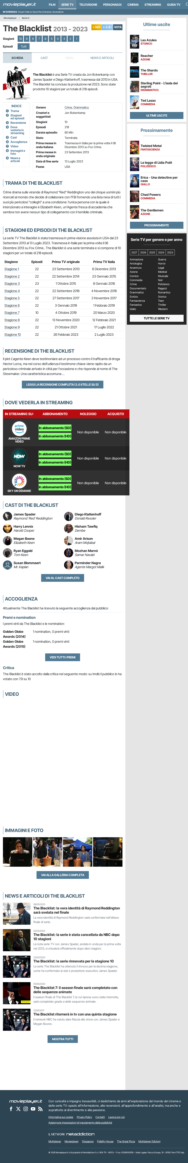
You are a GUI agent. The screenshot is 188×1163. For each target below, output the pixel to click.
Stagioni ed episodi (17, 116)
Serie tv (26, 18)
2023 (170, 252)
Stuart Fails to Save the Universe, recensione (41, 11)
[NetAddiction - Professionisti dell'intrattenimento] (80, 1134)
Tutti (23, 46)
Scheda (17, 58)
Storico (162, 296)
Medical (162, 272)
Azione (134, 272)
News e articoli (15, 159)
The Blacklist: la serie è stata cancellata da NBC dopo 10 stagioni (76, 936)
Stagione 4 (12, 291)
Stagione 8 (12, 320)
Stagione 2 (12, 276)
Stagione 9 (12, 327)
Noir (160, 280)
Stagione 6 (12, 305)
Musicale (163, 276)
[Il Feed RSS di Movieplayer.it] (40, 1108)
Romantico (164, 292)
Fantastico (136, 305)
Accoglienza (18, 142)
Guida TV (173, 4)
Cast (44, 58)
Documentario (138, 288)
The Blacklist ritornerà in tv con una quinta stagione (75, 1014)
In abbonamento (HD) (55, 436)
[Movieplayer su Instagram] (25, 1108)
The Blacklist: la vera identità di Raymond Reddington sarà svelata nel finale (76, 910)
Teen (161, 300)
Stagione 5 (12, 298)
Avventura (135, 267)
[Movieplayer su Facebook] (11, 1108)
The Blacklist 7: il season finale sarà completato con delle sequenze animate (75, 989)
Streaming (152, 4)
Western (163, 309)
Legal (161, 267)
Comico (134, 276)
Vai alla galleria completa (62, 875)
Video (14, 146)
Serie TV (67, 4)
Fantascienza (137, 300)
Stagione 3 (12, 283)
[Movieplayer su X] (18, 1108)
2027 (134, 252)
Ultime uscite (156, 115)
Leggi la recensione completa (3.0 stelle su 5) (62, 384)
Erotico (134, 296)
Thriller (162, 305)
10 (20, 39)
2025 (152, 252)
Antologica (136, 263)
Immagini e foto (17, 152)
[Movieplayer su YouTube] (33, 1108)
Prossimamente (156, 225)
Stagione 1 (11, 269)
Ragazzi (162, 288)
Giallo (133, 309)
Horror (162, 263)
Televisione (88, 4)
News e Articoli (102, 58)
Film (52, 4)
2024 (161, 252)
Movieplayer (10, 18)
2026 (143, 252)
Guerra (162, 259)
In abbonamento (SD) (55, 428)
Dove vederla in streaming (17, 130)
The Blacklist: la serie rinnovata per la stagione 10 (73, 961)
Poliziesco (163, 284)
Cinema (133, 4)
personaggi (112, 4)
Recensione (18, 122)
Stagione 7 (11, 313)
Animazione (136, 259)
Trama (14, 111)
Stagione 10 (12, 334)
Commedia (136, 280)
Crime (68, 107)
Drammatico (81, 107)
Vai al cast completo (62, 578)
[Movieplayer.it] (19, 4)
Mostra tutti (62, 1039)
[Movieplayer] (25, 1101)
